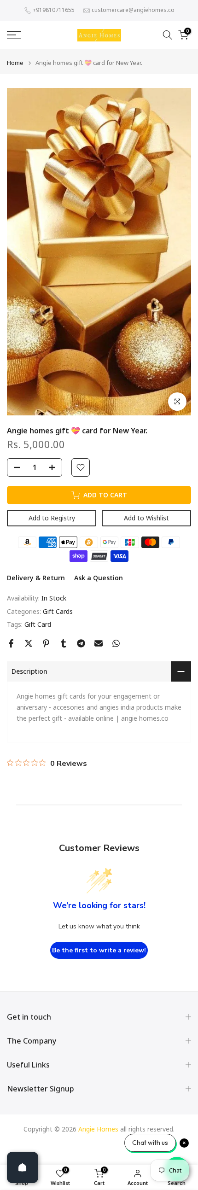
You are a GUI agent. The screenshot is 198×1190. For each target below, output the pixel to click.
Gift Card (37, 624)
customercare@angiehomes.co (133, 10)
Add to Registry (52, 517)
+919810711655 (54, 10)
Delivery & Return (36, 577)
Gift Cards (58, 611)
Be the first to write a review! (99, 950)
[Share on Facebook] (11, 643)
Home (15, 63)
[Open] (22, 1167)
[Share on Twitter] (28, 643)
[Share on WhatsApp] (116, 643)
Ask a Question (98, 577)
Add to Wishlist (146, 517)
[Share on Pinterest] (46, 643)
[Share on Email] (98, 643)
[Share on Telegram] (81, 643)
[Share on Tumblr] (63, 643)
